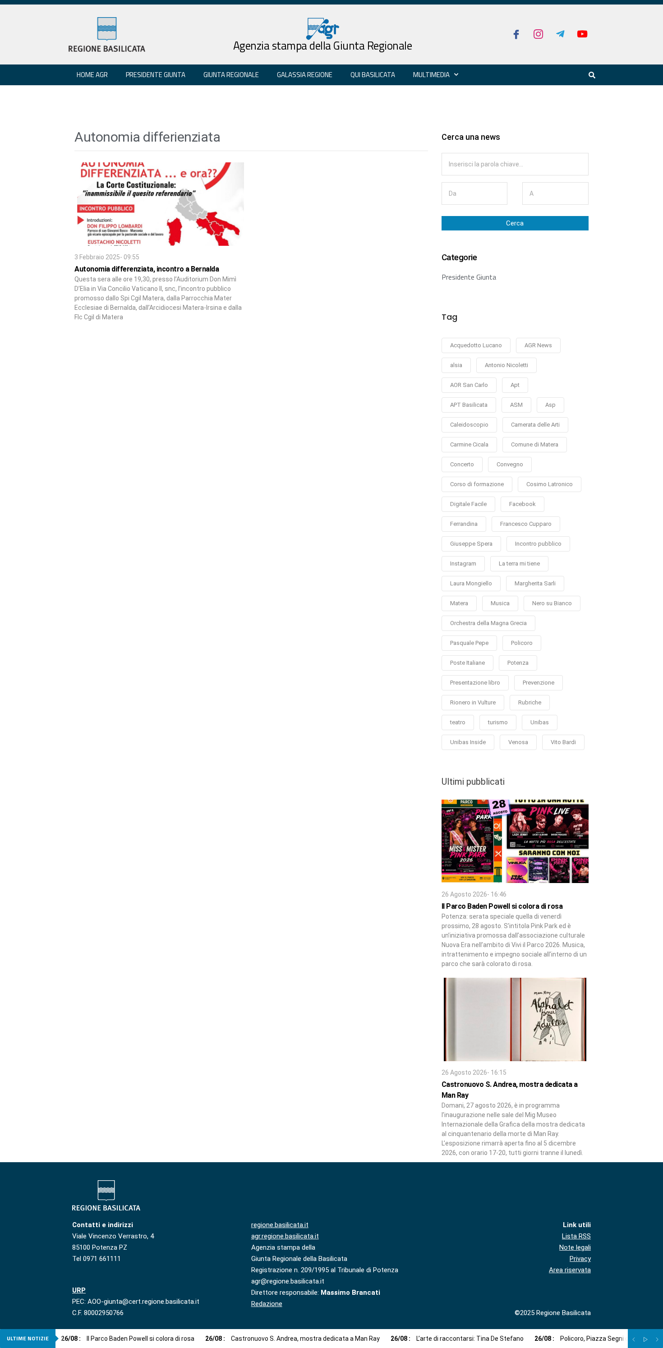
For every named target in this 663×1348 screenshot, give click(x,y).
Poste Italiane (467, 662)
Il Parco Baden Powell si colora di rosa (502, 906)
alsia (456, 365)
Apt (515, 385)
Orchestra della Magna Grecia (488, 623)
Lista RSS (576, 1236)
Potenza (518, 662)
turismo (498, 722)
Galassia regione (304, 74)
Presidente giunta (155, 74)
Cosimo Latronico (549, 484)
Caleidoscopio (469, 424)
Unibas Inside (468, 742)
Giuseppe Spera (471, 543)
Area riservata (570, 1270)
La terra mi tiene (519, 563)
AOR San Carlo (469, 385)
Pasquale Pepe (469, 642)
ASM (516, 404)
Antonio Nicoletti (506, 365)
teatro (457, 722)
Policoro (522, 642)
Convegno (510, 464)
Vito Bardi (563, 742)
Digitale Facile (468, 504)
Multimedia (431, 74)
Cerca (515, 223)
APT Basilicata (469, 404)
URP (79, 1290)
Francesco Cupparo (526, 523)
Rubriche (529, 702)
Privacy (580, 1259)
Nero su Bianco (552, 603)
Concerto (462, 464)
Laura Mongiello (471, 583)
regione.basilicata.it (279, 1225)
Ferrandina (464, 523)
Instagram (463, 563)
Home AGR (92, 74)
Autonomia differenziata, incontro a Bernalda (146, 269)
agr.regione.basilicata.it (285, 1236)
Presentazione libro (475, 682)
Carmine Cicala (469, 444)
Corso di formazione (477, 484)
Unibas (539, 722)
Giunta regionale (231, 74)
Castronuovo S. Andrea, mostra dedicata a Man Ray (292, 1338)
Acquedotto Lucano (476, 345)
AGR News (538, 345)
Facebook (522, 504)
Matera (459, 603)
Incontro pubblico (538, 543)
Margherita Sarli (535, 583)
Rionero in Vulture (473, 702)
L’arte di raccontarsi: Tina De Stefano (457, 1338)
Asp (550, 404)
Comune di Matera (534, 444)
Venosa (518, 742)
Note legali (575, 1247)
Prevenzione (538, 682)
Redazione (266, 1304)
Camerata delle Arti (535, 424)
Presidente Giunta (469, 276)
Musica (500, 603)
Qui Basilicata (372, 74)
